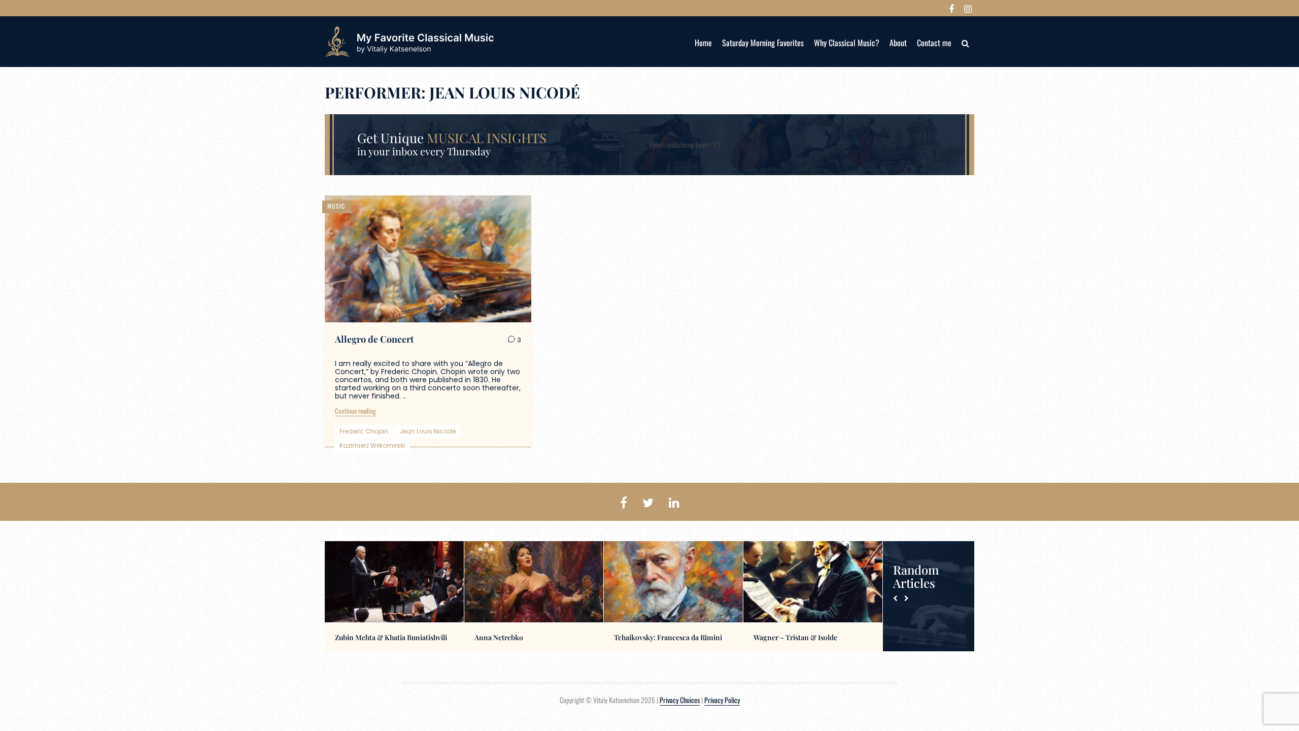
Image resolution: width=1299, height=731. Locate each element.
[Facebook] (951, 8)
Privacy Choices (680, 699)
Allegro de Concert (374, 339)
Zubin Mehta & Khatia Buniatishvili (391, 637)
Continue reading (355, 411)
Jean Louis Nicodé (427, 431)
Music (336, 206)
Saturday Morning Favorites (763, 43)
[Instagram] (968, 8)
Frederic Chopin (363, 431)
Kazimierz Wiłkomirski (372, 445)
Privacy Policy (722, 699)
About (898, 43)
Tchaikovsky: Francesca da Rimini (668, 637)
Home (703, 43)
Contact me (934, 43)
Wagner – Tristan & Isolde (795, 637)
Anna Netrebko (498, 637)
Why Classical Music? (846, 43)
